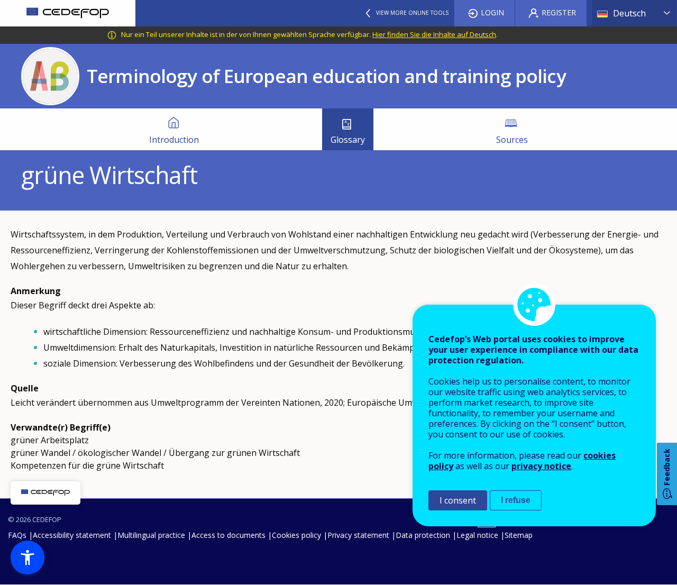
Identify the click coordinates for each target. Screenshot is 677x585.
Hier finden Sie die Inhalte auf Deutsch (434, 34)
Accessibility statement (72, 535)
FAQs (17, 535)
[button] (27, 557)
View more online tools (412, 12)
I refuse (515, 500)
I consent (458, 500)
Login (492, 12)
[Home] (67, 13)
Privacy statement (358, 535)
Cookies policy (296, 535)
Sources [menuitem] (512, 139)
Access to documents (228, 535)
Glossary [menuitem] (348, 139)
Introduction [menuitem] (174, 139)
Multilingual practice (151, 535)
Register (559, 12)
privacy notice (541, 466)
